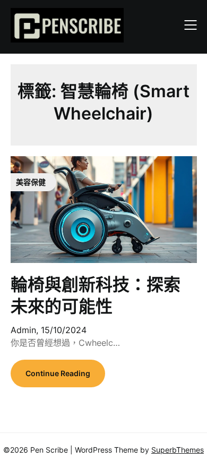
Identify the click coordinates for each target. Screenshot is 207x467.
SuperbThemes (177, 449)
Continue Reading (57, 373)
